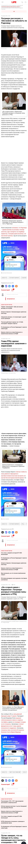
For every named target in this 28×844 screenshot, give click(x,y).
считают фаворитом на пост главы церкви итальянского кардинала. (12, 747)
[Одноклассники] (16, 286)
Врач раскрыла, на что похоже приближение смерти (13, 573)
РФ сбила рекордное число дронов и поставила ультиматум (14, 579)
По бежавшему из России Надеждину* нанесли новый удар (14, 327)
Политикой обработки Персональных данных (10, 6)
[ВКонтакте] (12, 286)
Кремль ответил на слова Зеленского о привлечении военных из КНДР (11, 332)
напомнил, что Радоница (19, 227)
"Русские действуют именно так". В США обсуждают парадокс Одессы (12, 322)
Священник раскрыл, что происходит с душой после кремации (13, 317)
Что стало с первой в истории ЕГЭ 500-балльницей (11, 553)
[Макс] (6, 286)
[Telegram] (9, 286)
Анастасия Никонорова (7, 272)
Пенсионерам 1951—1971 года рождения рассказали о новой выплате (12, 823)
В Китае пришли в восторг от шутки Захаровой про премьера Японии (13, 828)
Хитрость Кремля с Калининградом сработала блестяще (13, 312)
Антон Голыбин (6, 519)
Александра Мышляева (7, 788)
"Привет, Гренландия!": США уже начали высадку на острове (12, 307)
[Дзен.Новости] (2, 286)
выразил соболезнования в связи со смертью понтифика (12, 741)
